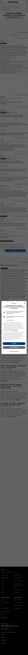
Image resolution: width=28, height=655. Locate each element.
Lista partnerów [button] (14, 330)
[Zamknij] (24, 302)
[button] (14, 320)
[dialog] (14, 327)
